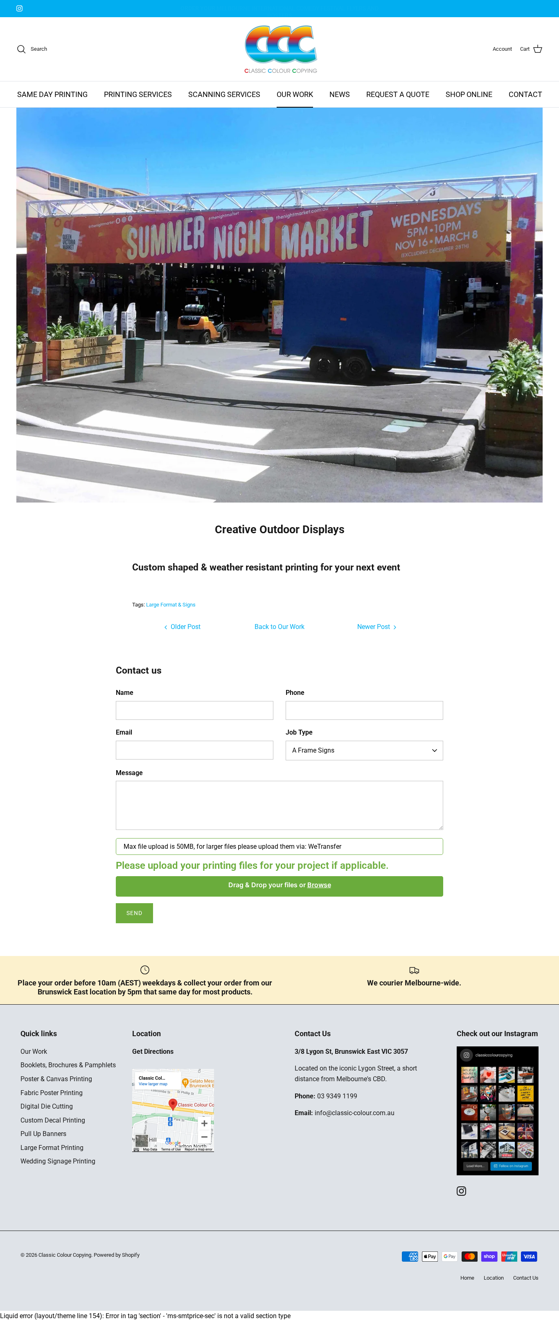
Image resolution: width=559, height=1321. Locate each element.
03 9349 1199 (337, 1096)
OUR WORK (295, 94)
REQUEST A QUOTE (397, 94)
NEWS (339, 94)
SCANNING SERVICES (224, 94)
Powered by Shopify (117, 1255)
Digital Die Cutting (46, 1106)
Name (124, 693)
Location (494, 1278)
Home (467, 1278)
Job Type (299, 732)
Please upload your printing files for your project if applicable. (252, 865)
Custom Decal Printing (52, 1120)
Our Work (33, 1051)
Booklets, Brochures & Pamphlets (68, 1065)
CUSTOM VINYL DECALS (279, 8)
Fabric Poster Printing (51, 1093)
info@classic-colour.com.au (354, 1113)
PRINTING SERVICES (138, 94)
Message (129, 773)
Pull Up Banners (43, 1134)
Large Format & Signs (171, 605)
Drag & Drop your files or (279, 884)
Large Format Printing (51, 1148)
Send (134, 913)
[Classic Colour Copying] (280, 49)
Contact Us (526, 1278)
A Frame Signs (313, 750)
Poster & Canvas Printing (56, 1079)
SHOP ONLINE (469, 94)
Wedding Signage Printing (57, 1161)
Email (124, 732)
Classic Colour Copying (64, 1255)
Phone (295, 693)
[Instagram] (19, 8)
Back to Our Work (279, 627)
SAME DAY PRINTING (52, 94)
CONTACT (525, 94)
